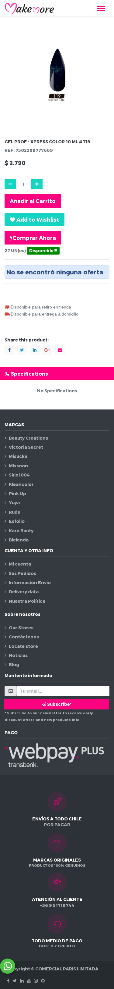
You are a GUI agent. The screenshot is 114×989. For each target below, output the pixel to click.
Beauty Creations (28, 438)
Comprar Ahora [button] (34, 237)
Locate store (23, 646)
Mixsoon (18, 465)
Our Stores (21, 627)
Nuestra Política (27, 601)
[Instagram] (36, 980)
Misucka (18, 456)
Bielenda (19, 539)
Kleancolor (21, 484)
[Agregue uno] (37, 184)
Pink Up (17, 493)
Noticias (18, 655)
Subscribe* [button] (58, 704)
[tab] (57, 373)
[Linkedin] (22, 980)
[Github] (43, 980)
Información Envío (30, 582)
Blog (14, 664)
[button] (34, 219)
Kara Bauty (21, 530)
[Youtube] (29, 980)
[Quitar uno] (10, 184)
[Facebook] (8, 980)
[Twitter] (15, 980)
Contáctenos (24, 636)
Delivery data (24, 591)
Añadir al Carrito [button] (33, 201)
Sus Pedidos (22, 573)
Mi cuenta (20, 563)
